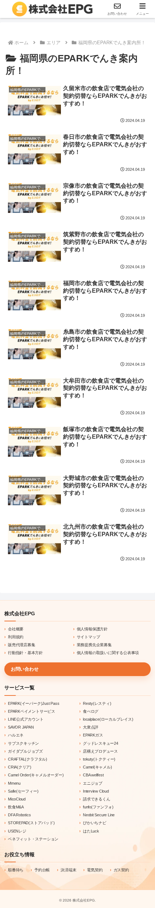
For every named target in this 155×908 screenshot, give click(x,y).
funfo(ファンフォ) (98, 807)
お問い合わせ (24, 669)
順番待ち (15, 870)
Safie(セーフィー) (23, 791)
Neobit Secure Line (99, 815)
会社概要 (15, 629)
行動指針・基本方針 (25, 653)
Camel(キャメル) (97, 767)
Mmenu (14, 783)
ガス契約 (121, 870)
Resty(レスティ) (97, 703)
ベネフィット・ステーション (33, 839)
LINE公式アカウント (26, 719)
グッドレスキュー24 (100, 743)
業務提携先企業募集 (94, 645)
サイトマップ (88, 637)
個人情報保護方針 (92, 629)
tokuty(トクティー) (99, 759)
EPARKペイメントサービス (31, 711)
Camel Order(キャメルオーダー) (35, 775)
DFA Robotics (19, 815)
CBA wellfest (93, 775)
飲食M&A (16, 807)
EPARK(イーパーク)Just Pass (33, 703)
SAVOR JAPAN (21, 727)
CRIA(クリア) (19, 767)
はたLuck (91, 831)
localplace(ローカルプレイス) (108, 719)
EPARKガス (93, 735)
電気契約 (94, 870)
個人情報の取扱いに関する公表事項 (108, 653)
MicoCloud (17, 799)
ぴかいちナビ (94, 823)
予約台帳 (42, 870)
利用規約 (15, 637)
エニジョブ (92, 783)
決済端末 (68, 870)
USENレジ (17, 831)
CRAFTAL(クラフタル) (27, 759)
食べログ (90, 711)
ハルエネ (15, 735)
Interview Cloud (96, 791)
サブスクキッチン (23, 743)
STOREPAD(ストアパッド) (31, 823)
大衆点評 (90, 727)
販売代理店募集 (21, 645)
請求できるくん (96, 799)
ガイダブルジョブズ (25, 751)
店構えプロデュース (100, 751)
